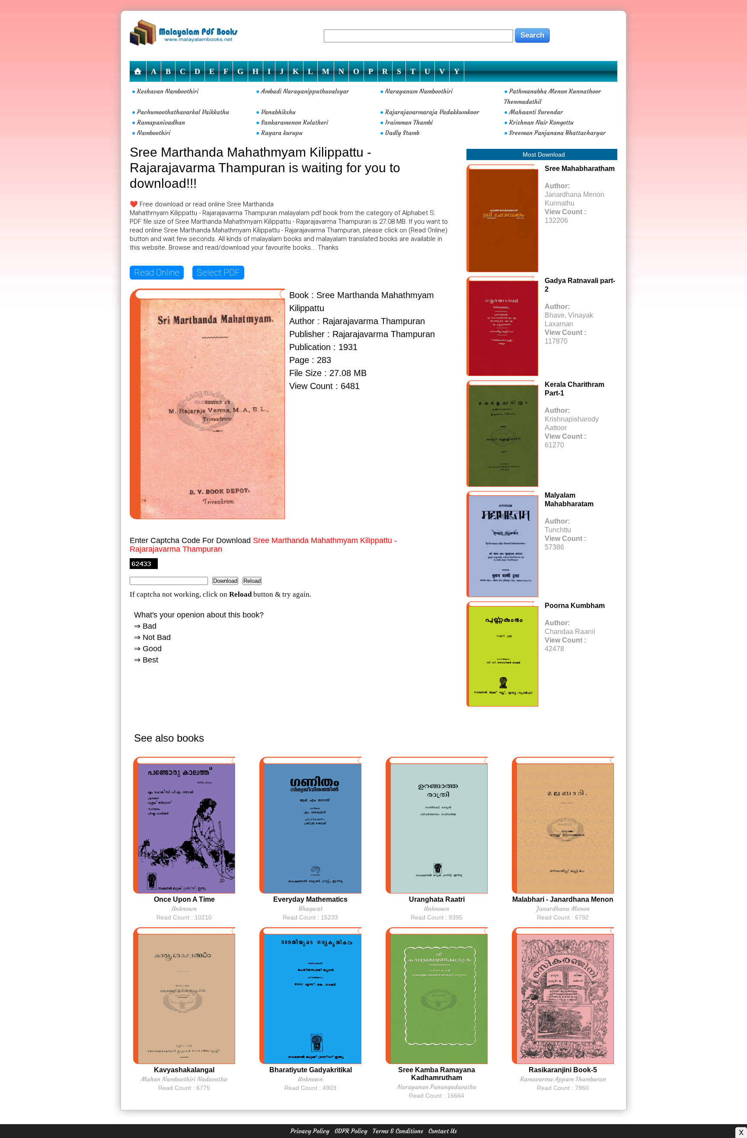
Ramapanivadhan (161, 122)
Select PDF (218, 272)
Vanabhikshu (278, 112)
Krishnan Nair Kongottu (541, 122)
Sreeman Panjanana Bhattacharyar (557, 133)
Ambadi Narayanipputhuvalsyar (305, 91)
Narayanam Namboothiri (419, 91)
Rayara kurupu (282, 133)
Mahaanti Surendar (536, 112)
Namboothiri (153, 133)
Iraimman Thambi (409, 122)
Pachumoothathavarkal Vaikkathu (183, 112)
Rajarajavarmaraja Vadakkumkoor (432, 112)
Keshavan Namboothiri (167, 91)
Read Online (156, 272)
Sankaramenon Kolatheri (294, 122)
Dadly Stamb (402, 133)
